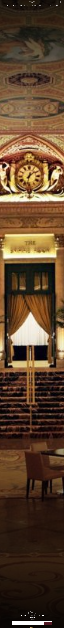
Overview (8, 5)
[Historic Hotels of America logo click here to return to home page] (32, 2)
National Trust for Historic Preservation (13, 2)
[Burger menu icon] (4, 2)
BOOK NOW (56, 2)
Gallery (56, 5)
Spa (44, 5)
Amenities (34, 5)
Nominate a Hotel (22, 2)
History (14, 5)
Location (50, 5)
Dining (40, 5)
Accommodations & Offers (24, 5)
